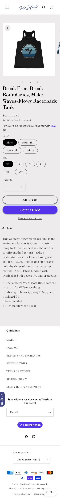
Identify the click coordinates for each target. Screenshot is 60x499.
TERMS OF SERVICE (18, 371)
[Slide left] (22, 82)
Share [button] (9, 228)
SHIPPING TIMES (16, 363)
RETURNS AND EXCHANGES (23, 355)
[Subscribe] (49, 412)
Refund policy (27, 488)
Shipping (7, 120)
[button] (7, 7)
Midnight (28, 142)
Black (9, 142)
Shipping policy (41, 494)
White (30, 150)
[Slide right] (37, 82)
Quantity (7, 179)
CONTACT (12, 347)
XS (8, 164)
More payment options (30, 218)
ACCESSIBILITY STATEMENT (23, 386)
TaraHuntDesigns (28, 484)
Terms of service (22, 494)
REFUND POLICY (16, 379)
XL (9, 172)
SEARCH (11, 339)
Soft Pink (12, 150)
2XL (21, 172)
